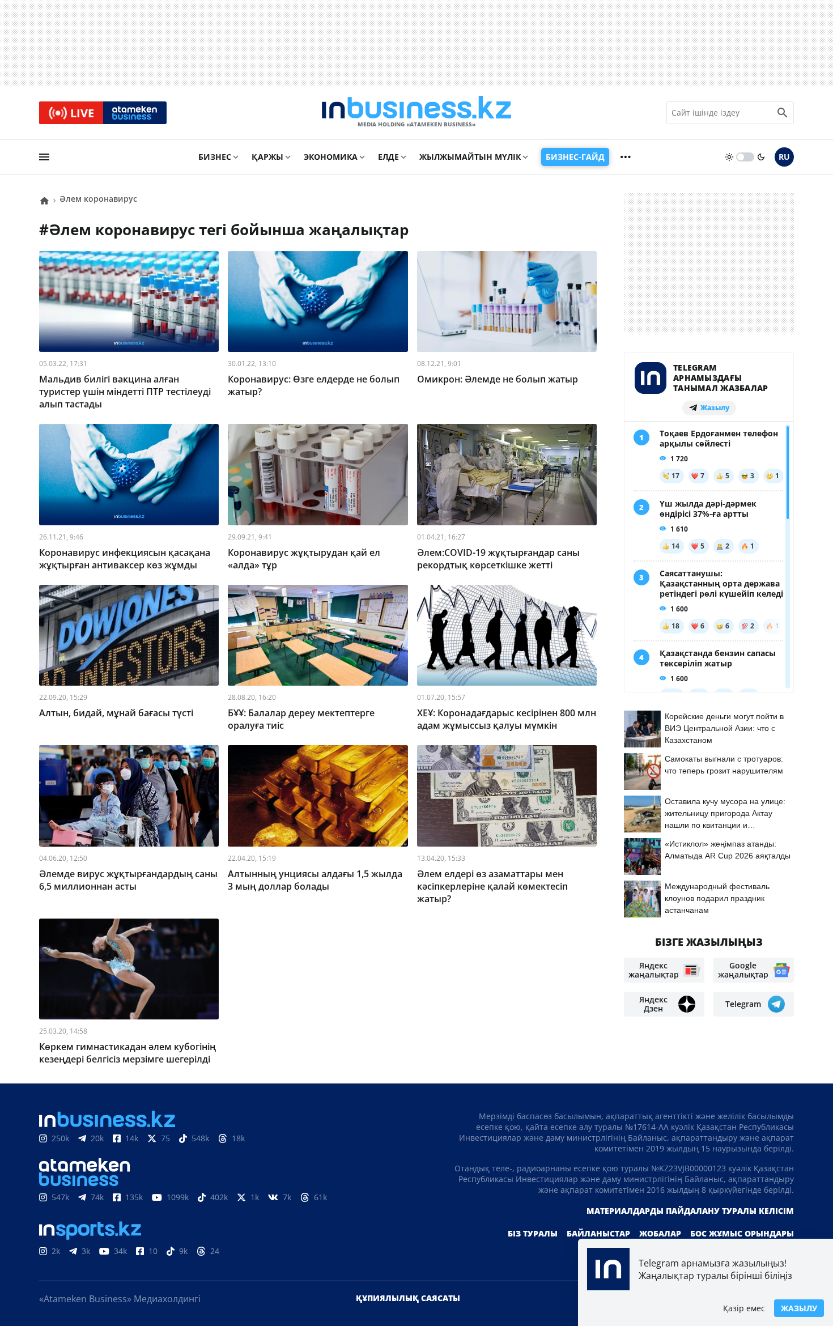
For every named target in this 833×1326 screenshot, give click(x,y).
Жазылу (799, 1308)
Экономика (331, 156)
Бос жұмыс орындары (742, 1233)
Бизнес (214, 156)
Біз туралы (533, 1233)
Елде (388, 156)
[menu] (44, 157)
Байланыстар (598, 1233)
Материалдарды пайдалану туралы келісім (690, 1210)
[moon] (761, 157)
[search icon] (782, 112)
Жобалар (660, 1233)
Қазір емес (744, 1308)
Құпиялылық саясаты (408, 1298)
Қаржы (267, 156)
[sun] (729, 157)
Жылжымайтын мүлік (470, 156)
